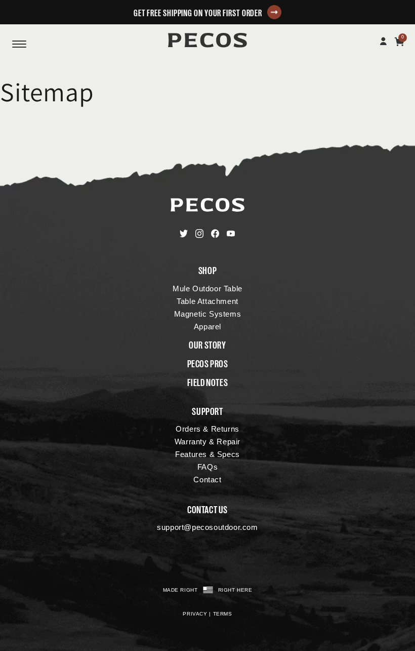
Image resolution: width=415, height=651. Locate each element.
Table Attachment (207, 301)
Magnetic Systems (207, 314)
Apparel (207, 326)
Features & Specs (207, 454)
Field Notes (207, 381)
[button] (207, 12)
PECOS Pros (207, 363)
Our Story (207, 344)
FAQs (207, 467)
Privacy (195, 614)
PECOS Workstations (207, 40)
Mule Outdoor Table (207, 288)
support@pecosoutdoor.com (207, 527)
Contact (207, 479)
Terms (222, 614)
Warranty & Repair (207, 441)
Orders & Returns (207, 429)
